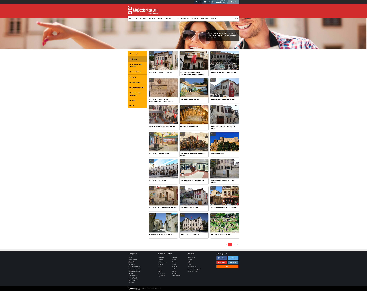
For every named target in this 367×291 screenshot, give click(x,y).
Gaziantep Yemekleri (182, 18)
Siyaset (174, 271)
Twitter (233, 258)
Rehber (160, 18)
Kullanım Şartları (193, 271)
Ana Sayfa (135, 54)
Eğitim (160, 271)
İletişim (190, 260)
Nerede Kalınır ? (133, 276)
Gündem (174, 257)
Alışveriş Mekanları (138, 87)
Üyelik (234, 2)
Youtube (222, 262)
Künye (190, 264)
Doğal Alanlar (136, 82)
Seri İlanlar (194, 18)
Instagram (234, 262)
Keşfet (151, 18)
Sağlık (174, 264)
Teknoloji (161, 264)
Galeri (208, 2)
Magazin (174, 266)
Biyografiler (204, 18)
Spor (159, 269)
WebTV (199, 2)
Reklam (190, 262)
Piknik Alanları (136, 72)
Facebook (222, 258)
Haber (135, 18)
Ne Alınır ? (132, 282)
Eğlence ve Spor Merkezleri (136, 65)
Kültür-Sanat (162, 262)
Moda (173, 269)
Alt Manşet (161, 273)
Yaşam (174, 260)
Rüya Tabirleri (176, 276)
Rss (228, 266)
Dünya (160, 266)
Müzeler (134, 59)
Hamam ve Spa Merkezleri (135, 94)
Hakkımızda (191, 257)
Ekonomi (160, 260)
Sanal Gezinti (169, 18)
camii (133, 100)
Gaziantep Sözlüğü (134, 271)
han (133, 106)
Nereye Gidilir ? (133, 280)
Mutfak (174, 273)
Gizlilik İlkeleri (192, 266)
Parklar (134, 77)
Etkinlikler (143, 18)
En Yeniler (161, 257)
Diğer (213, 18)
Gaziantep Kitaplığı (134, 266)
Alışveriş (174, 262)
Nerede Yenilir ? (133, 278)
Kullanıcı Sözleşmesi (194, 269)
